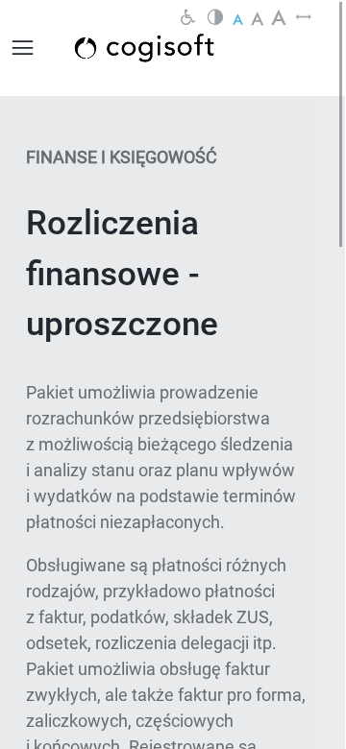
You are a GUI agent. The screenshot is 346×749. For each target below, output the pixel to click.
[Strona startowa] (166, 48)
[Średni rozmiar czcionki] (257, 19)
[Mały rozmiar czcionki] (238, 19)
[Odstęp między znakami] (303, 19)
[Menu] (23, 48)
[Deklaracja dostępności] (188, 19)
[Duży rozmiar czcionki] (278, 19)
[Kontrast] (215, 19)
